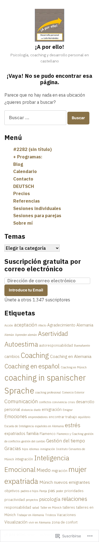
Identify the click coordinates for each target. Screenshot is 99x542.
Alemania (84, 325)
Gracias (12, 448)
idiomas (34, 449)
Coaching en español (32, 366)
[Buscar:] (35, 118)
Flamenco (48, 433)
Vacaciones (66, 514)
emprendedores (38, 417)
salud (35, 507)
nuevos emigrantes (72, 482)
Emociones (15, 416)
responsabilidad (17, 507)
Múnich (46, 482)
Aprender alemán (26, 335)
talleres (69, 507)
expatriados (14, 433)
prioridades (74, 490)
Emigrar (68, 410)
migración (59, 470)
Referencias (26, 201)
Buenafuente (82, 345)
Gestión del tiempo (65, 441)
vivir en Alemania (40, 522)
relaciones (74, 499)
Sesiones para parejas (37, 215)
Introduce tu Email (26, 290)
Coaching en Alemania (70, 356)
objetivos (12, 490)
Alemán (9, 335)
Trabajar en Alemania (30, 515)
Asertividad (53, 334)
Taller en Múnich (51, 507)
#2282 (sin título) (32, 149)
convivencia (59, 402)
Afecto (42, 325)
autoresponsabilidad (56, 345)
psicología (50, 499)
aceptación (25, 325)
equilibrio (84, 417)
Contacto (23, 179)
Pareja (43, 491)
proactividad (14, 499)
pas (51, 490)
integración (24, 459)
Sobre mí (23, 223)
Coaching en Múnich (74, 367)
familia (32, 433)
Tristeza (50, 515)
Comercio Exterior (73, 392)
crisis (71, 402)
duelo (37, 410)
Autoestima (21, 344)
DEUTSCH (23, 186)
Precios (21, 193)
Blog (18, 164)
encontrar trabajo (63, 417)
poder (59, 491)
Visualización (16, 522)
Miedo (44, 470)
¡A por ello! (49, 47)
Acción (8, 325)
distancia (27, 410)
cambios (12, 356)
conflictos (45, 402)
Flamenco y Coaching (70, 434)
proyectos (32, 500)
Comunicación (21, 401)
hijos (25, 449)
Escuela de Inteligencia (19, 426)
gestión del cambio (33, 441)
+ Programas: (27, 157)
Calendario (25, 171)
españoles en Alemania (49, 426)
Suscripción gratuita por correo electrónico (42, 265)
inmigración (47, 449)
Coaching (35, 355)
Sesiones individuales (37, 208)
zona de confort (65, 522)
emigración (52, 409)
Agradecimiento (61, 325)
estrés (72, 425)
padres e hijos (29, 491)
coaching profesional (48, 392)
